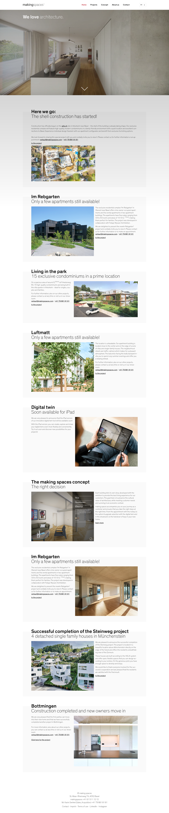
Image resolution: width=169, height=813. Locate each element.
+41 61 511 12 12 (91, 799)
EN (141, 4)
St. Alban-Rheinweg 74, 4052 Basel (84, 796)
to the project (36, 305)
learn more (99, 523)
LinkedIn (93, 806)
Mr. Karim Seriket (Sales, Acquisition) (76, 802)
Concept (104, 5)
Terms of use (83, 806)
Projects (93, 5)
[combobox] (142, 5)
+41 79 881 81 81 (99, 802)
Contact (126, 5)
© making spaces (84, 793)
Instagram (103, 806)
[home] (33, 4)
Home (84, 5)
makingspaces (76, 799)
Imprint (73, 806)
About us (115, 5)
